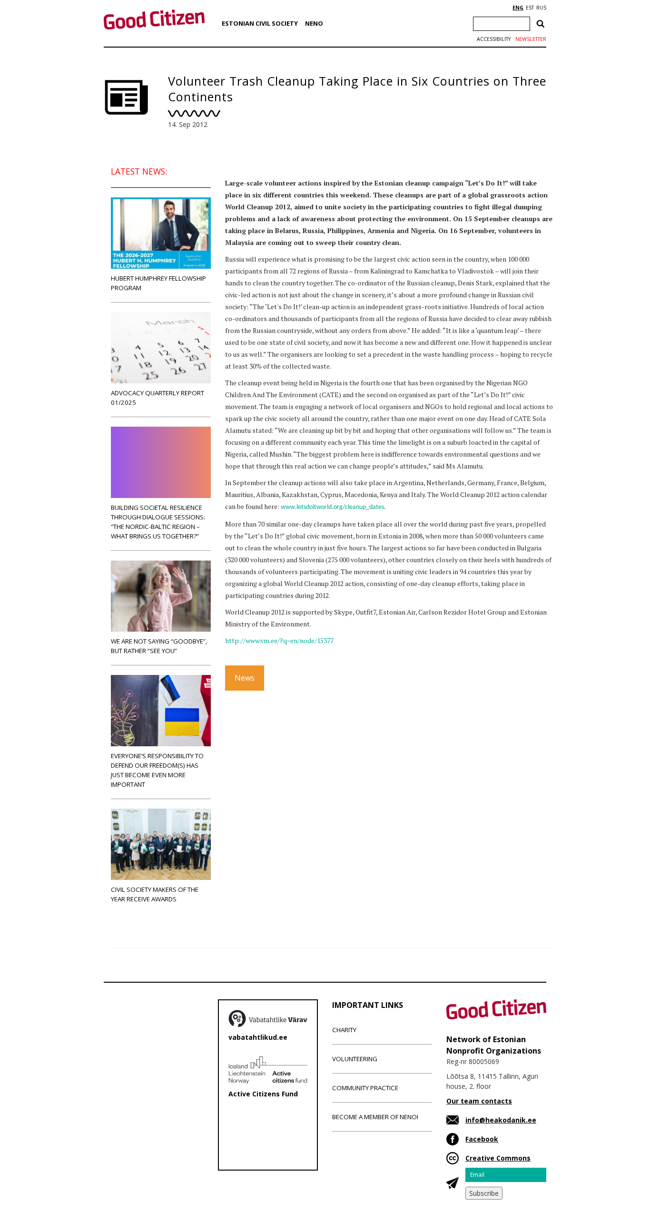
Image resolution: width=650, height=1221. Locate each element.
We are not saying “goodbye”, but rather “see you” (159, 646)
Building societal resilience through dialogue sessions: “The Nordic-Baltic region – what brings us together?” (158, 521)
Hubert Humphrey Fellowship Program (158, 283)
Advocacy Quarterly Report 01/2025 (157, 398)
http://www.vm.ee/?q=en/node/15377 (279, 640)
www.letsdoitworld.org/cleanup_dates (332, 507)
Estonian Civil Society (260, 23)
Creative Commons (498, 1157)
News (245, 678)
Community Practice (365, 1088)
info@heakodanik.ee (500, 1119)
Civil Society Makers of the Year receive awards (154, 894)
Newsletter (530, 39)
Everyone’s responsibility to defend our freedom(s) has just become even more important (157, 770)
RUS (541, 7)
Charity (344, 1030)
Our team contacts (479, 1100)
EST (530, 7)
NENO (314, 23)
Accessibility (494, 39)
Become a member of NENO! (375, 1117)
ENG (517, 7)
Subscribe (484, 1193)
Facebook (481, 1138)
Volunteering (354, 1059)
